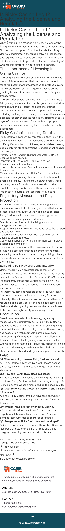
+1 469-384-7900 (12, 503)
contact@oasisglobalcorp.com (19, 506)
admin (38, 439)
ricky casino (48, 191)
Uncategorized (26, 442)
